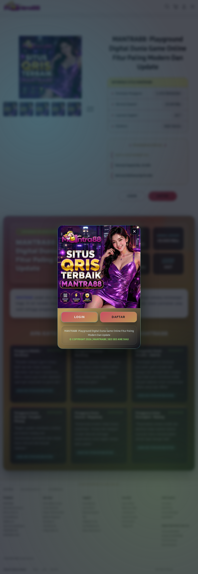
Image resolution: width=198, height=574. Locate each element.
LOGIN (79, 317)
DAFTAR (118, 317)
